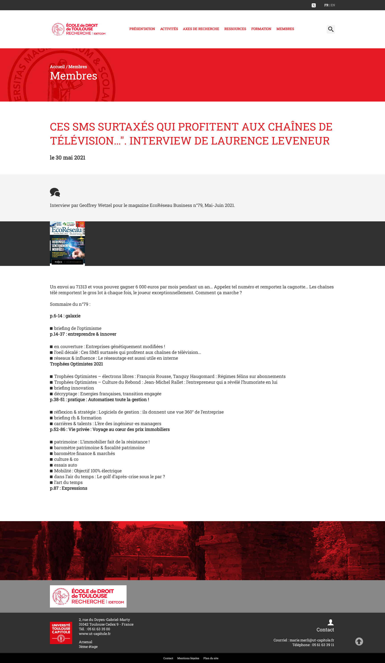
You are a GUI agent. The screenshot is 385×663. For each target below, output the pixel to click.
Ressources (235, 29)
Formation (261, 29)
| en (332, 5)
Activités (169, 29)
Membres (285, 29)
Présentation (142, 29)
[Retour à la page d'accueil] (78, 29)
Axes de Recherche (201, 29)
